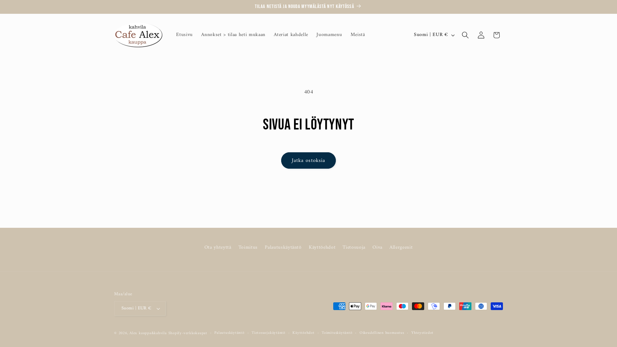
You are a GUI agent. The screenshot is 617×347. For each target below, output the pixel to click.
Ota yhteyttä (217, 248)
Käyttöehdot (322, 247)
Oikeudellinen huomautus (382, 333)
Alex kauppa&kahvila (148, 333)
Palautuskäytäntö (283, 247)
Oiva (377, 247)
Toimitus (248, 247)
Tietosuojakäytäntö (268, 333)
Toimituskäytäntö (337, 333)
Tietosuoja (354, 247)
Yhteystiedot (422, 333)
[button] (465, 35)
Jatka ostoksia (308, 160)
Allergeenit (401, 247)
